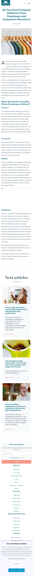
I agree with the (17, 458)
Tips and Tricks (16, 530)
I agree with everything (16, 570)
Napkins (16, 508)
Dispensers (16, 527)
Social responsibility (16, 476)
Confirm (16, 461)
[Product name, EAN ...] (25, 3)
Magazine (16, 511)
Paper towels (16, 521)
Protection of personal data (16, 558)
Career (16, 479)
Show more (9, 334)
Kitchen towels (16, 498)
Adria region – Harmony (16, 485)
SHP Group (16, 469)
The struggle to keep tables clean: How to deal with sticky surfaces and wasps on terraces (15, 364)
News (16, 482)
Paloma (16, 488)
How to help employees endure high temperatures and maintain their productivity (16, 310)
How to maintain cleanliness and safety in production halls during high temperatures (15, 407)
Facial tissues (16, 505)
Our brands (16, 472)
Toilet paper (16, 495)
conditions (22, 458)
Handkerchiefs (16, 501)
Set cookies (16, 563)
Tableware (16, 524)
